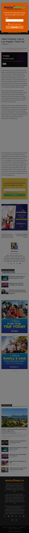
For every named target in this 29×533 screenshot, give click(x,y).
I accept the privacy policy (15, 24)
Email (7, 18)
